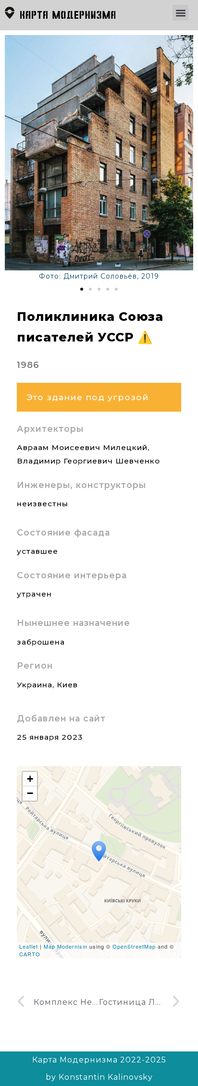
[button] (180, 13)
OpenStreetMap (134, 946)
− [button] (30, 793)
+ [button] (30, 779)
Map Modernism (65, 946)
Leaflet (28, 946)
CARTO (29, 954)
